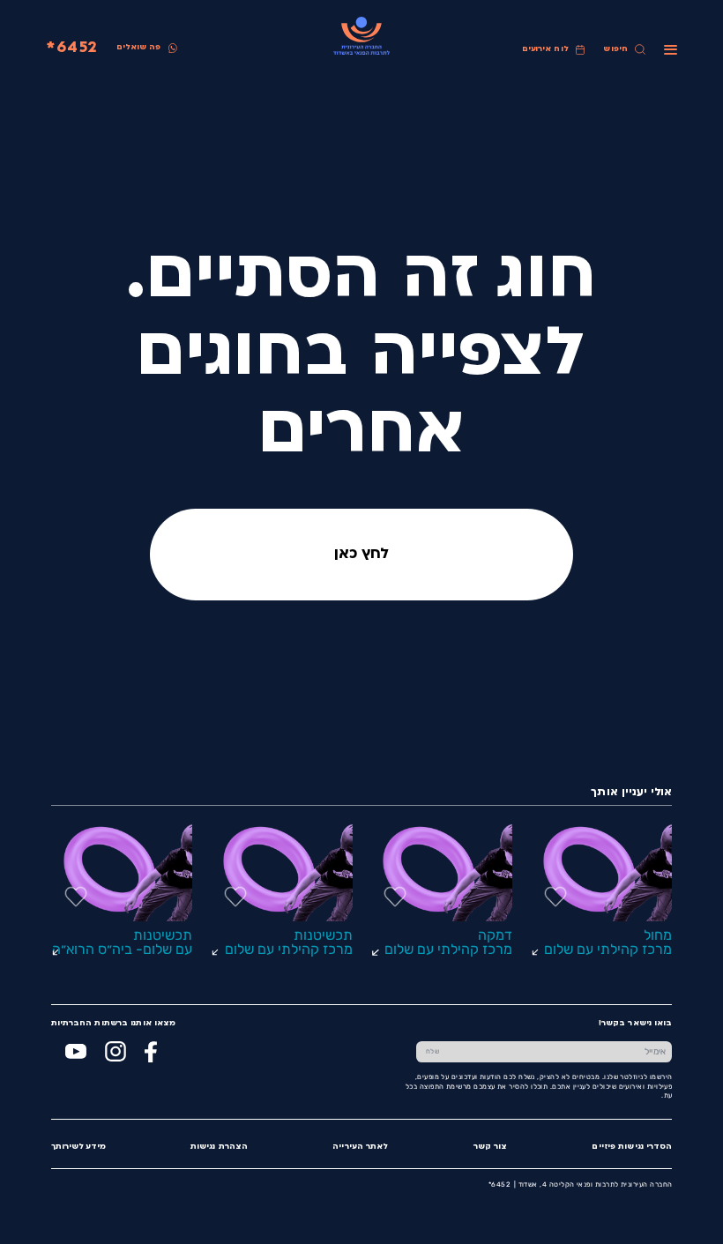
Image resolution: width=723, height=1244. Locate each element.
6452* (72, 48)
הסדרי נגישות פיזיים (632, 1147)
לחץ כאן (361, 555)
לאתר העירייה (360, 1147)
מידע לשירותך (78, 1147)
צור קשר (490, 1147)
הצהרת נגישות (219, 1147)
